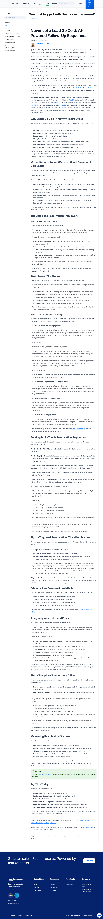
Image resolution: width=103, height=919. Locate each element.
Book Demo (89, 860)
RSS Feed (53, 890)
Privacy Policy (29, 916)
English (13, 916)
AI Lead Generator (43, 774)
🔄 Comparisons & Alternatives (13, 33)
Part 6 (63, 105)
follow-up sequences (41, 836)
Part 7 (59, 107)
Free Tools (40, 3)
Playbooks (26, 4)
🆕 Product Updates (10, 50)
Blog (47, 4)
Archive (54, 4)
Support (36, 887)
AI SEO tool (69, 884)
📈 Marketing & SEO (10, 47)
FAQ (33, 4)
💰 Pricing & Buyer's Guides (12, 36)
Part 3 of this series (78, 429)
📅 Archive (7, 22)
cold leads (74, 836)
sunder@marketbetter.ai (13, 903)
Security (52, 884)
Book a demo (88, 827)
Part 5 (33, 105)
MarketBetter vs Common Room (86, 890)
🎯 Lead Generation (10, 42)
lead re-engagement (64, 836)
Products (15, 4)
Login (80, 4)
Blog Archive (54, 887)
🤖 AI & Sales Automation (11, 45)
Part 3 (56, 102)
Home (35, 884)
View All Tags (33, 18)
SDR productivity (83, 836)
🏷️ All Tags (8, 25)
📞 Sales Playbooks (10, 39)
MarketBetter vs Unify (86, 885)
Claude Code (52, 836)
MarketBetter (35, 838)
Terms (20, 916)
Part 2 (71, 100)
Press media (37, 890)
